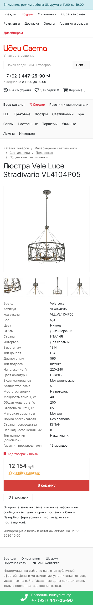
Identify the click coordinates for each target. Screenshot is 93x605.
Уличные (69, 124)
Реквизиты (12, 23)
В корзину (47, 485)
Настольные (28, 124)
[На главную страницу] (28, 48)
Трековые (22, 114)
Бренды (10, 14)
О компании (47, 14)
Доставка (32, 23)
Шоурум (27, 14)
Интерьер (27, 133)
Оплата (49, 23)
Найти (80, 65)
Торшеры (49, 124)
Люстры (41, 114)
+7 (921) (24, 75)
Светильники (62, 114)
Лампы (9, 133)
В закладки (19, 497)
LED (6, 114)
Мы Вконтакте (47, 563)
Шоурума (52, 4)
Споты (8, 124)
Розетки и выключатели (68, 104)
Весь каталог (14, 104)
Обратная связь (73, 14)
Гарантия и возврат (73, 23)
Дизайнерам (13, 33)
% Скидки (37, 104)
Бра (81, 114)
